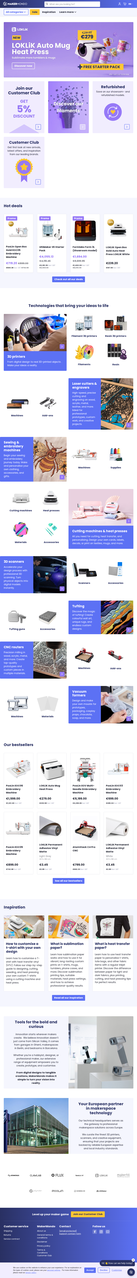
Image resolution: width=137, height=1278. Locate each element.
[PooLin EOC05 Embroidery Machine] (18, 828)
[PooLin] (57, 1191)
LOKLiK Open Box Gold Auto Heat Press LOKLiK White (118, 251)
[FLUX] (57, 1176)
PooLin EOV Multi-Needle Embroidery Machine (84, 789)
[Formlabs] (79, 1176)
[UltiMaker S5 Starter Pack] (51, 230)
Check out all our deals (68, 279)
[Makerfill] (123, 1176)
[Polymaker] (35, 1191)
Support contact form (70, 1233)
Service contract (12, 1239)
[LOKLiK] (101, 1176)
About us (41, 1231)
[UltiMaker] (101, 1191)
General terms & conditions (45, 1236)
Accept (90, 1270)
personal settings (53, 1270)
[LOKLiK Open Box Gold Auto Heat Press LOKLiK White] (118, 230)
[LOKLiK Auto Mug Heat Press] (51, 769)
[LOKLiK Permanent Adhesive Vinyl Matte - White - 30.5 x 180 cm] (118, 828)
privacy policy (31, 1273)
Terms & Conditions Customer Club (44, 1253)
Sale (34, 12)
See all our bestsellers (68, 880)
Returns (7, 1235)
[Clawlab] (35, 1176)
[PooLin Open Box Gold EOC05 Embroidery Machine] (18, 230)
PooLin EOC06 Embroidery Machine (14, 789)
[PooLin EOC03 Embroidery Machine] (118, 769)
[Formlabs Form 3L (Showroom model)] (85, 230)
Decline (104, 1270)
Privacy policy (43, 1246)
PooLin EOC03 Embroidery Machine (114, 789)
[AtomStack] (14, 1176)
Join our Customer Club (88, 1214)
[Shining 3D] (79, 1191)
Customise (117, 1270)
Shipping (8, 1231)
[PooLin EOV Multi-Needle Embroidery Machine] (85, 769)
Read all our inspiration (68, 997)
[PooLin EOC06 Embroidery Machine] (18, 769)
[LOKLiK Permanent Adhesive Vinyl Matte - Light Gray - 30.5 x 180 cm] (51, 828)
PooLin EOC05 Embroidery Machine (14, 850)
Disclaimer (42, 1241)
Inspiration (49, 12)
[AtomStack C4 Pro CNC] (85, 828)
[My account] (119, 4)
